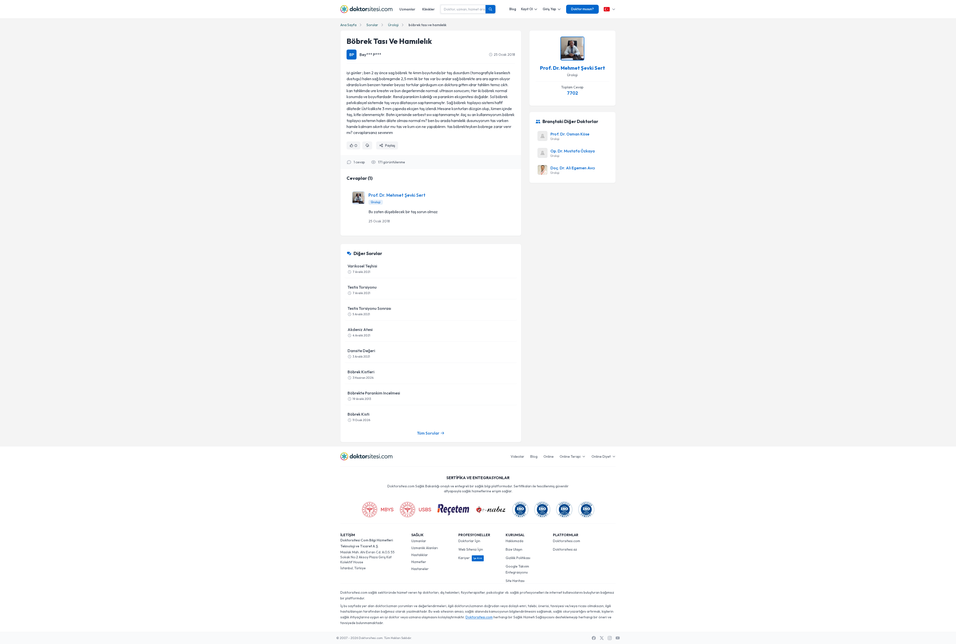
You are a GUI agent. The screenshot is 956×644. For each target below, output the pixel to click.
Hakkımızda (514, 541)
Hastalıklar (419, 555)
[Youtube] (618, 638)
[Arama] (490, 9)
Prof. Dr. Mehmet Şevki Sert (396, 195)
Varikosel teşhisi (362, 268)
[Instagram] (610, 638)
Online (548, 456)
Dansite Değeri (361, 353)
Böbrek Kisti (359, 417)
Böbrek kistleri (361, 374)
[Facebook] (594, 638)
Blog (512, 9)
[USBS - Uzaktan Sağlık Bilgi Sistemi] (415, 509)
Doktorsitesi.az (565, 549)
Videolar (517, 456)
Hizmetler (418, 562)
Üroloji (393, 25)
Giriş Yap (549, 9)
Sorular (372, 25)
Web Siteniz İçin (470, 549)
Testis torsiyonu (362, 290)
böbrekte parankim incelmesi (374, 395)
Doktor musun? (582, 9)
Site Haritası (515, 581)
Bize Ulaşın (514, 549)
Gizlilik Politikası (518, 558)
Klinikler (428, 9)
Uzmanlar (407, 9)
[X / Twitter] (602, 638)
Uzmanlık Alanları (424, 548)
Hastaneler (420, 569)
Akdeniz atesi (360, 332)
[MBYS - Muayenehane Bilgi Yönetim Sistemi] (378, 509)
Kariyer (470, 558)
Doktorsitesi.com (566, 541)
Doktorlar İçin (469, 541)
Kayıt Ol (527, 9)
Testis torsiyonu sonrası (369, 311)
